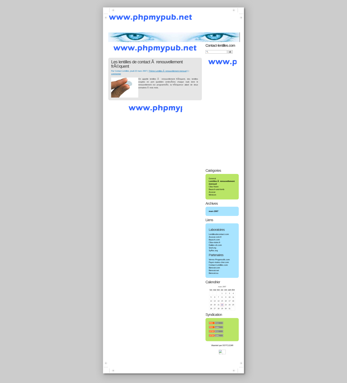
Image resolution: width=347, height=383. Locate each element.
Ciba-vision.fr (214, 242)
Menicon (212, 195)
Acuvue (212, 192)
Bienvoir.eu (213, 273)
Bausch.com (214, 240)
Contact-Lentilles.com (218, 265)
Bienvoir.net (214, 270)
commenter (116, 74)
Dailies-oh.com (215, 245)
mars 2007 (213, 211)
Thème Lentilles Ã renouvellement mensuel (168, 71)
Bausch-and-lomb (216, 189)
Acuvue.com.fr (215, 237)
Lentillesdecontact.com (219, 234)
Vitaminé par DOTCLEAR (222, 345)
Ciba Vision (214, 187)
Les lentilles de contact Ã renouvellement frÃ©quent (147, 64)
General (212, 178)
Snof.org (212, 248)
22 (222, 305)
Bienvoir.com (214, 268)
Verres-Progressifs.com (219, 259)
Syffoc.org (213, 250)
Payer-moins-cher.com (219, 262)
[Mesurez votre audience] (222, 353)
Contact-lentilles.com (220, 45)
